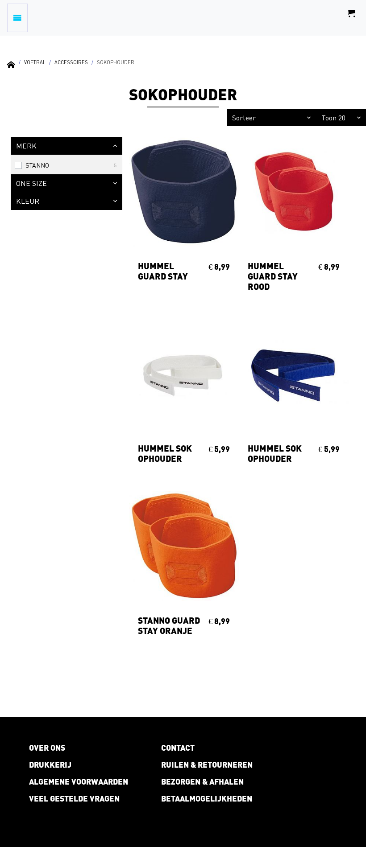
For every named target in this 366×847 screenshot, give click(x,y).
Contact (178, 747)
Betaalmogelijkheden (206, 798)
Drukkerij (50, 764)
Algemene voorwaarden (78, 781)
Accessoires (71, 62)
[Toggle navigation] (17, 18)
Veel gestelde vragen (74, 798)
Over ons (47, 747)
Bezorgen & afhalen (202, 781)
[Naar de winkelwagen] (351, 18)
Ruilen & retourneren (207, 764)
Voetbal (35, 62)
